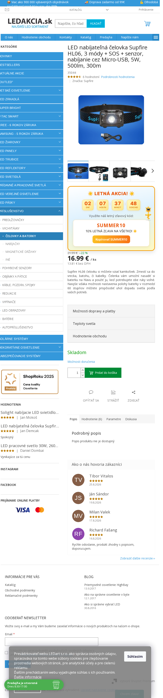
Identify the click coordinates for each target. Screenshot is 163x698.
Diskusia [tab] (131, 419)
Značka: (82, 81)
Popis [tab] (73, 419)
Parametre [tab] (113, 419)
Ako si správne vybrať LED (102, 604)
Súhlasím (135, 656)
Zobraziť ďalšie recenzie (136, 558)
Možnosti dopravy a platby (94, 311)
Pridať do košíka (106, 373)
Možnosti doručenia (81, 362)
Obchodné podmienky (20, 590)
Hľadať (95, 23)
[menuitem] (9, 37)
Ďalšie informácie (28, 677)
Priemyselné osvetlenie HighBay (106, 585)
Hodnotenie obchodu (90, 336)
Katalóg (76, 10)
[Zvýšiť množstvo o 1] (82, 370)
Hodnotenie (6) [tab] (92, 419)
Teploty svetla (84, 323)
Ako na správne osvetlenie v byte (106, 594)
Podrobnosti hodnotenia (118, 77)
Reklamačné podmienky (21, 596)
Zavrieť (96, 388)
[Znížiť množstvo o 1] (82, 375)
